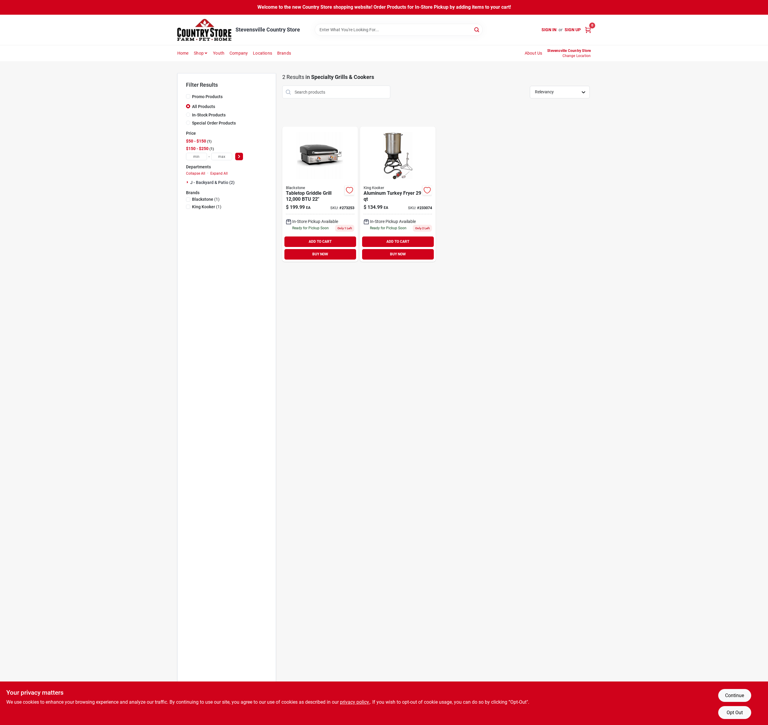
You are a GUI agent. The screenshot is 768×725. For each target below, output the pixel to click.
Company (239, 53)
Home (183, 53)
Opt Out (735, 712)
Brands (284, 53)
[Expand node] (188, 182)
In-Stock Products (209, 114)
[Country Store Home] (204, 30)
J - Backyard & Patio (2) (212, 182)
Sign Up (573, 29)
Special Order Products (214, 123)
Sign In (549, 29)
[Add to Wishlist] (349, 190)
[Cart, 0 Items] (588, 30)
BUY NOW (320, 254)
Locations (262, 53)
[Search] (477, 29)
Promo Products (207, 96)
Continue (734, 695)
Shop (199, 53)
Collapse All (195, 173)
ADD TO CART (320, 241)
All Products (203, 106)
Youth (218, 53)
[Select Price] (239, 156)
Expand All (219, 173)
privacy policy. (355, 702)
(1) (206, 199)
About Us (533, 53)
